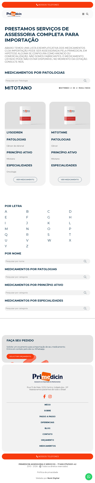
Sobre (47, 411)
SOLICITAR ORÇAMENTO (20, 356)
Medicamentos (47, 446)
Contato (47, 434)
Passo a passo (47, 416)
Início (47, 405)
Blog (47, 428)
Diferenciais (47, 422)
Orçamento (47, 440)
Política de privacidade (47, 472)
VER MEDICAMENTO (25, 180)
